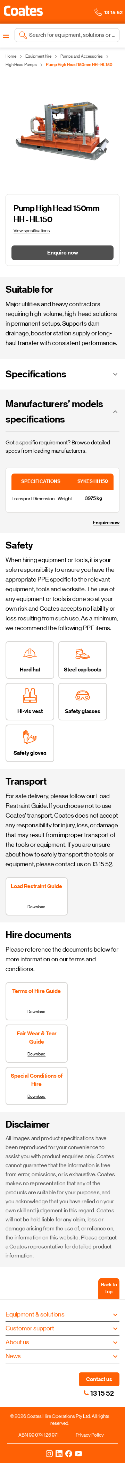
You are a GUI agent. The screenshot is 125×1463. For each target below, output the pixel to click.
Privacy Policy (90, 1435)
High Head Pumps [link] (21, 64)
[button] (23, 10)
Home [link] (11, 56)
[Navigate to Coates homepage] (23, 12)
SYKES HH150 (96, 481)
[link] (86, 1393)
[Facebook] (68, 1453)
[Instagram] (49, 1453)
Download (36, 906)
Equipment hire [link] (38, 56)
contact (108, 1237)
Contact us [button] (99, 1379)
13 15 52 (102, 1393)
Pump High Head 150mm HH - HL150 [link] (79, 64)
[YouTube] (78, 1453)
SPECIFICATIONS (44, 481)
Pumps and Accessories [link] (81, 56)
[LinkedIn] (59, 1453)
